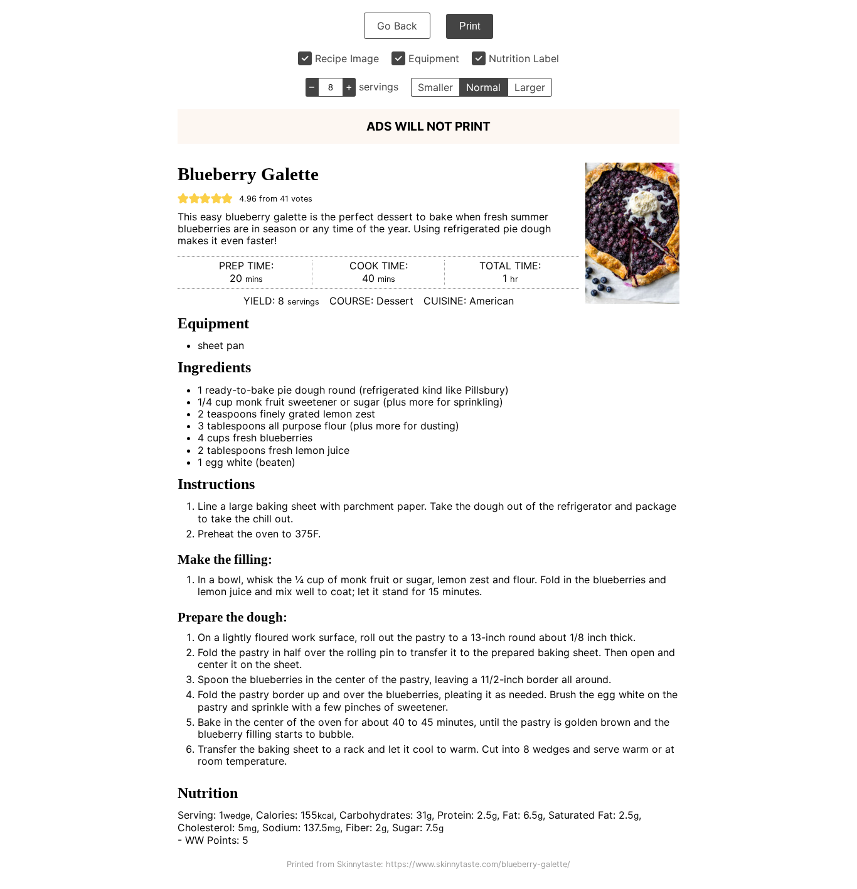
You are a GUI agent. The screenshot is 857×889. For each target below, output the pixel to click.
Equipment (433, 58)
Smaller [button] (435, 87)
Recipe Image (347, 58)
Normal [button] (483, 87)
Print (469, 26)
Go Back (397, 25)
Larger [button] (529, 87)
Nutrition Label (524, 58)
